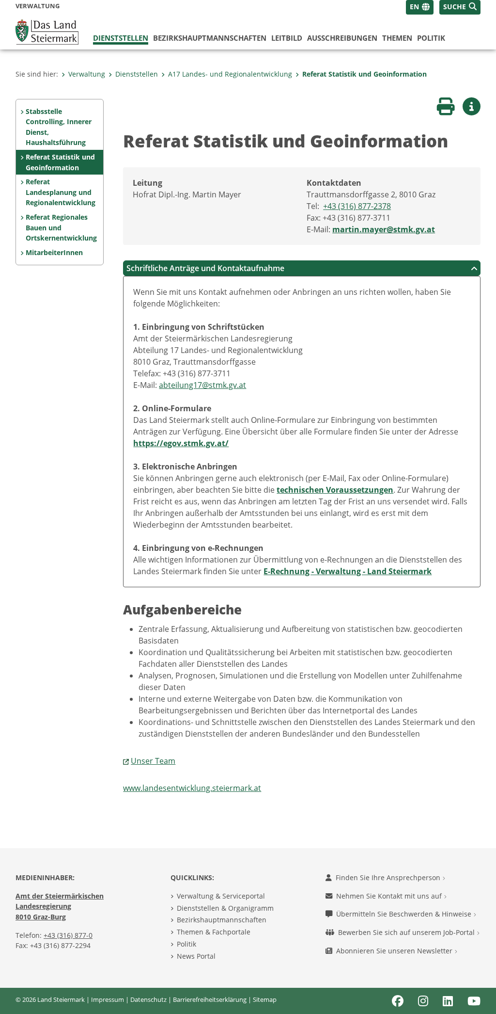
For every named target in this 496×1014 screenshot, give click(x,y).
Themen (397, 38)
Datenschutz (148, 999)
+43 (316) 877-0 (68, 935)
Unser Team (153, 761)
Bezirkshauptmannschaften (221, 919)
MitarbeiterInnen (54, 252)
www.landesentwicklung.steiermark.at (192, 788)
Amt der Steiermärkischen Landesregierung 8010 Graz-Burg (60, 906)
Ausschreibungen (342, 38)
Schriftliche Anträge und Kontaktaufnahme (205, 268)
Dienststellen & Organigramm (225, 908)
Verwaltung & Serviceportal (221, 896)
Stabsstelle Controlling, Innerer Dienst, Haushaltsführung (59, 127)
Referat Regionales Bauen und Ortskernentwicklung (61, 227)
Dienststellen (120, 38)
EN (414, 6)
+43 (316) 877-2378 (357, 206)
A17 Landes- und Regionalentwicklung (230, 74)
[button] (460, 7)
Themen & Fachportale (213, 931)
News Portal (196, 956)
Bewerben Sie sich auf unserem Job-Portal (407, 932)
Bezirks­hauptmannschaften (209, 38)
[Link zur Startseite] (47, 31)
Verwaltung (86, 74)
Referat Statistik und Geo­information (364, 74)
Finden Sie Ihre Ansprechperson (389, 877)
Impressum (107, 999)
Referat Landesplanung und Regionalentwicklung (60, 192)
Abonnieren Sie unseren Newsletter (395, 950)
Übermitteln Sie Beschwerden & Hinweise (404, 913)
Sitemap (265, 999)
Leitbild (286, 38)
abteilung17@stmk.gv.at (202, 385)
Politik (431, 38)
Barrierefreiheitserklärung (210, 999)
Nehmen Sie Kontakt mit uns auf (390, 896)
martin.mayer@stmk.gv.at (383, 229)
